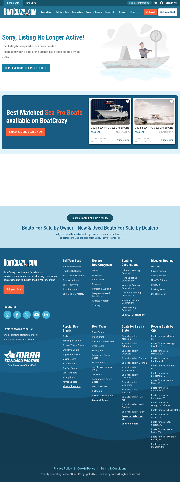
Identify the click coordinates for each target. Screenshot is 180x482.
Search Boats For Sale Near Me (90, 218)
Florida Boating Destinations (129, 279)
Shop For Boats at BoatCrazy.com (21, 335)
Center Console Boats (103, 341)
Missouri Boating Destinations (130, 301)
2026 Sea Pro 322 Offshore (154, 127)
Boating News (158, 289)
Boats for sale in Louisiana (129, 369)
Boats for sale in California (130, 345)
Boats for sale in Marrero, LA (159, 352)
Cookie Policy (86, 468)
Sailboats (97, 391)
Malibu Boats (69, 359)
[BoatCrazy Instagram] (7, 315)
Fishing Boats (99, 350)
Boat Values (77, 12)
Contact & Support (101, 288)
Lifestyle (155, 284)
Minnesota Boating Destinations (131, 294)
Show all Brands (72, 386)
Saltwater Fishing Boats (104, 395)
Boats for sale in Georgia (134, 363)
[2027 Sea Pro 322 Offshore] (110, 112)
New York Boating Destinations (131, 286)
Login (95, 270)
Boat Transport (70, 289)
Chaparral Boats (71, 349)
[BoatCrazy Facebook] (17, 315)
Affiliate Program (100, 300)
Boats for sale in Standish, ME (159, 445)
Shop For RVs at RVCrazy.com (19, 339)
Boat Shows (98, 279)
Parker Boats (69, 363)
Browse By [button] (110, 12)
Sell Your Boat (62, 12)
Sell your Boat (14, 289)
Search (152, 12)
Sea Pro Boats (70, 368)
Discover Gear (158, 294)
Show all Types (100, 400)
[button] (156, 3)
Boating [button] (122, 12)
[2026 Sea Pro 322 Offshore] (154, 112)
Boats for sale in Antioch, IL (159, 416)
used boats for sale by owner (81, 234)
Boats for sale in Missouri (130, 391)
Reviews (96, 284)
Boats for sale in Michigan (130, 376)
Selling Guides (158, 275)
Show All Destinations (134, 314)
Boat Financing (70, 284)
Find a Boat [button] (46, 12)
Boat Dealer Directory (73, 294)
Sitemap (96, 305)
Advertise (97, 275)
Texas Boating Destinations (129, 309)
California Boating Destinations (131, 272)
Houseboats (98, 362)
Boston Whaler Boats (73, 345)
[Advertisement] (92, 179)
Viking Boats (69, 377)
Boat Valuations (71, 280)
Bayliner (66, 336)
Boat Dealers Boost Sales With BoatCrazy (83, 237)
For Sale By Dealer (72, 271)
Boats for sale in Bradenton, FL (159, 374)
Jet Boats (97, 374)
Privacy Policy (63, 468)
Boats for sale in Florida (134, 358)
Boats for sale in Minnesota (130, 383)
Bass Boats (98, 332)
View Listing (123, 140)
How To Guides (159, 280)
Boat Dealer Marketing (139, 3)
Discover (155, 266)
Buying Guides (158, 271)
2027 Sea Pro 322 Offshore (110, 127)
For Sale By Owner (72, 266)
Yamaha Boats (70, 381)
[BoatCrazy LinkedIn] (46, 315)
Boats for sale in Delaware (130, 352)
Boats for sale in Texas (133, 411)
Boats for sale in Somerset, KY (159, 389)
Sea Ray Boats (70, 372)
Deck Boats (98, 346)
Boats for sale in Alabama (130, 337)
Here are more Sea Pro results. (26, 68)
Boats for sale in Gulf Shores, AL (161, 423)
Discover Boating (94, 12)
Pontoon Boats (99, 386)
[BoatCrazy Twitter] (27, 315)
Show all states (130, 423)
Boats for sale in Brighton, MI (159, 359)
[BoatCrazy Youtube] (36, 315)
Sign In (170, 2)
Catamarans (98, 336)
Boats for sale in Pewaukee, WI (159, 396)
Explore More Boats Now (25, 132)
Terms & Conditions (113, 468)
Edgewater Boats (71, 354)
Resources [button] (135, 12)
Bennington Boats (72, 340)
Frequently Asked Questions (101, 294)
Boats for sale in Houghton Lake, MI (160, 404)
